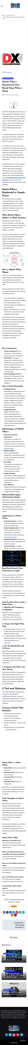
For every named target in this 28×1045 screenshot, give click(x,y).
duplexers (21, 535)
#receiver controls (14, 95)
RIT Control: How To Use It (12, 992)
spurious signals (9, 448)
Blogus (22, 1040)
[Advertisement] (12, 36)
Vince (5, 95)
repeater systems (11, 537)
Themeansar (13, 1042)
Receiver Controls (8, 78)
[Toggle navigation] (2, 6)
